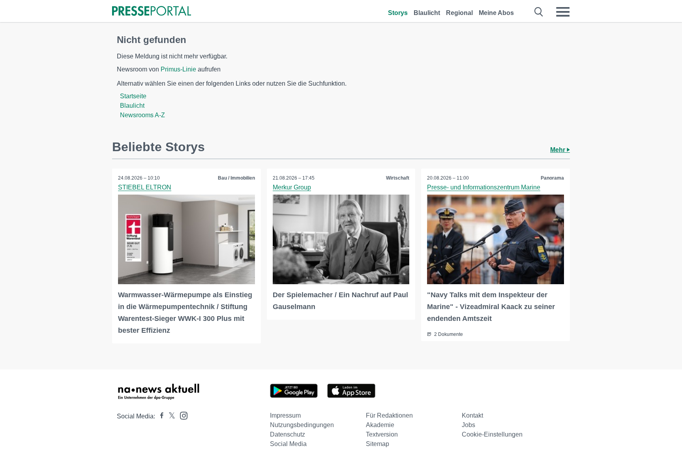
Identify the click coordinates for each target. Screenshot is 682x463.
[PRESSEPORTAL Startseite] (151, 12)
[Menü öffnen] (563, 11)
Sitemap (377, 444)
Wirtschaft (397, 178)
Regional (459, 12)
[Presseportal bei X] (169, 416)
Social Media (288, 444)
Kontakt (472, 415)
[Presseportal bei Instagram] (181, 415)
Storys (398, 12)
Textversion (382, 434)
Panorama (552, 178)
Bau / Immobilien (236, 178)
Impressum (285, 415)
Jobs (468, 425)
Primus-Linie (178, 69)
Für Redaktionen (389, 415)
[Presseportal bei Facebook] (159, 416)
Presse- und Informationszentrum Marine (483, 187)
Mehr (558, 149)
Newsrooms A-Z (142, 115)
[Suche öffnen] (539, 11)
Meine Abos (496, 12)
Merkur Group (292, 187)
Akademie (380, 425)
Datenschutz (287, 434)
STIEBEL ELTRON (144, 187)
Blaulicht (427, 12)
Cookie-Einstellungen (492, 434)
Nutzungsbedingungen (302, 425)
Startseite (133, 96)
